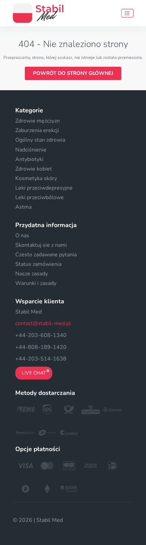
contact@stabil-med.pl (43, 323)
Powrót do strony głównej (73, 73)
